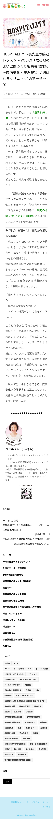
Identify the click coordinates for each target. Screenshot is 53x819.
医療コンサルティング (24, 695)
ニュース (7, 555)
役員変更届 (9, 727)
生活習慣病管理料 (12, 738)
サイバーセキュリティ (28, 679)
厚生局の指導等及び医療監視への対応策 (22, 607)
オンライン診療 (42, 668)
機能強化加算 (10, 733)
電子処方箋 (22, 754)
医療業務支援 (10, 706)
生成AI (35, 733)
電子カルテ (9, 754)
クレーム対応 (10, 679)
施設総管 (43, 727)
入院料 (28, 690)
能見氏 (7, 749)
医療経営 (37, 706)
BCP (16, 663)
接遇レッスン (31, 727)
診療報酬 (17, 749)
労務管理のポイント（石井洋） (17, 581)
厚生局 (7, 711)
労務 (37, 690)
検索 (5, 770)
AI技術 (7, 663)
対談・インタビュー (12, 613)
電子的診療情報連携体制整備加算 (18, 760)
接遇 (8, 509)
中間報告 (28, 685)
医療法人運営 (24, 706)
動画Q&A (7, 587)
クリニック (32, 674)
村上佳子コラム (10, 626)
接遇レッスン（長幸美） (36, 94)
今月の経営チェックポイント (16, 561)
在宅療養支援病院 (33, 717)
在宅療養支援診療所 (12, 722)
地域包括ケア (30, 722)
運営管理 (42, 749)
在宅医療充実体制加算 (13, 717)
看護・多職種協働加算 (38, 744)
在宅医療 (29, 711)
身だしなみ (30, 749)
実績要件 (43, 722)
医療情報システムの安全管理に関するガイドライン (25, 701)
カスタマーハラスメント (14, 674)
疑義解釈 (26, 738)
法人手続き (23, 733)
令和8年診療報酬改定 (13, 574)
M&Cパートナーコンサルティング (18, 668)
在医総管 (17, 711)
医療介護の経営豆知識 (13, 600)
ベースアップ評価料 (12, 685)
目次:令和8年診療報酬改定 (15, 744)
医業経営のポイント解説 (14, 594)
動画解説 (8, 695)
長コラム (7, 645)
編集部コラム (9, 632)
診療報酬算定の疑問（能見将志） (18, 639)
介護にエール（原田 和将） (16, 568)
